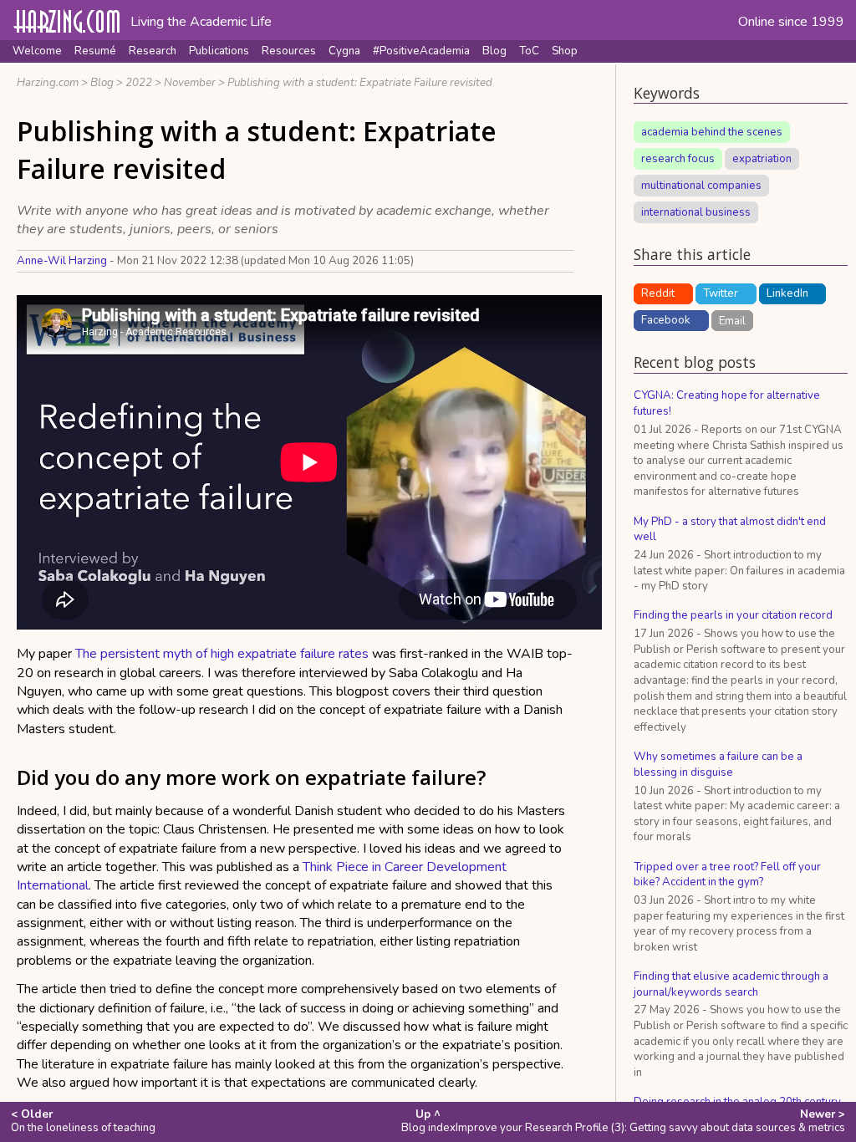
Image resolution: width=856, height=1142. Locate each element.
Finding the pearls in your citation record (733, 615)
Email (732, 320)
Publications (219, 51)
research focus (678, 158)
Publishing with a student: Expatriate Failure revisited (359, 82)
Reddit (658, 293)
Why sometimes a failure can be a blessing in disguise (718, 764)
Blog (494, 51)
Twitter (720, 293)
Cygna (344, 51)
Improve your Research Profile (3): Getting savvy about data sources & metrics (650, 1121)
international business (696, 212)
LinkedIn (787, 293)
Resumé (95, 51)
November (190, 82)
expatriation (762, 158)
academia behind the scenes (711, 132)
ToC (529, 51)
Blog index (428, 1121)
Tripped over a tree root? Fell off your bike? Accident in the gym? (727, 874)
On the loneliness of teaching (83, 1121)
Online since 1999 (791, 22)
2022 (138, 82)
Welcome (37, 51)
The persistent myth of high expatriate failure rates (222, 654)
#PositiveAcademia (421, 51)
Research (152, 51)
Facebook (665, 320)
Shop (565, 51)
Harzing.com (48, 82)
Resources (289, 51)
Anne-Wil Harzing (62, 260)
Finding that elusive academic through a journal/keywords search (731, 984)
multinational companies (701, 185)
